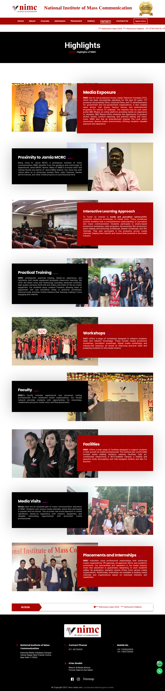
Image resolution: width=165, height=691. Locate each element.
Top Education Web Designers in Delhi (98, 687)
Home (72, 52)
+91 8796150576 (127, 28)
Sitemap (88, 678)
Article (25, 607)
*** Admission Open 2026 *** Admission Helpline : (93, 607)
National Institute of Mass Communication (88, 8)
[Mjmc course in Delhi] (82, 630)
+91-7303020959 (144, 28)
